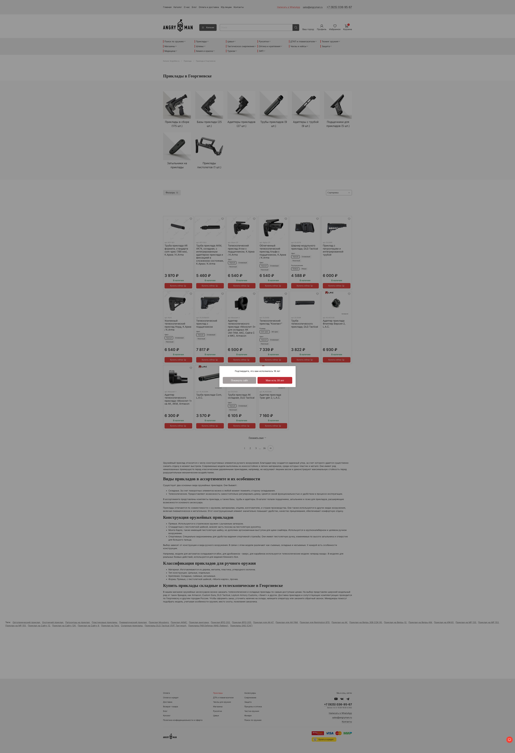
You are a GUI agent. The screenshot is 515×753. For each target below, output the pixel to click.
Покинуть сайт (239, 380)
